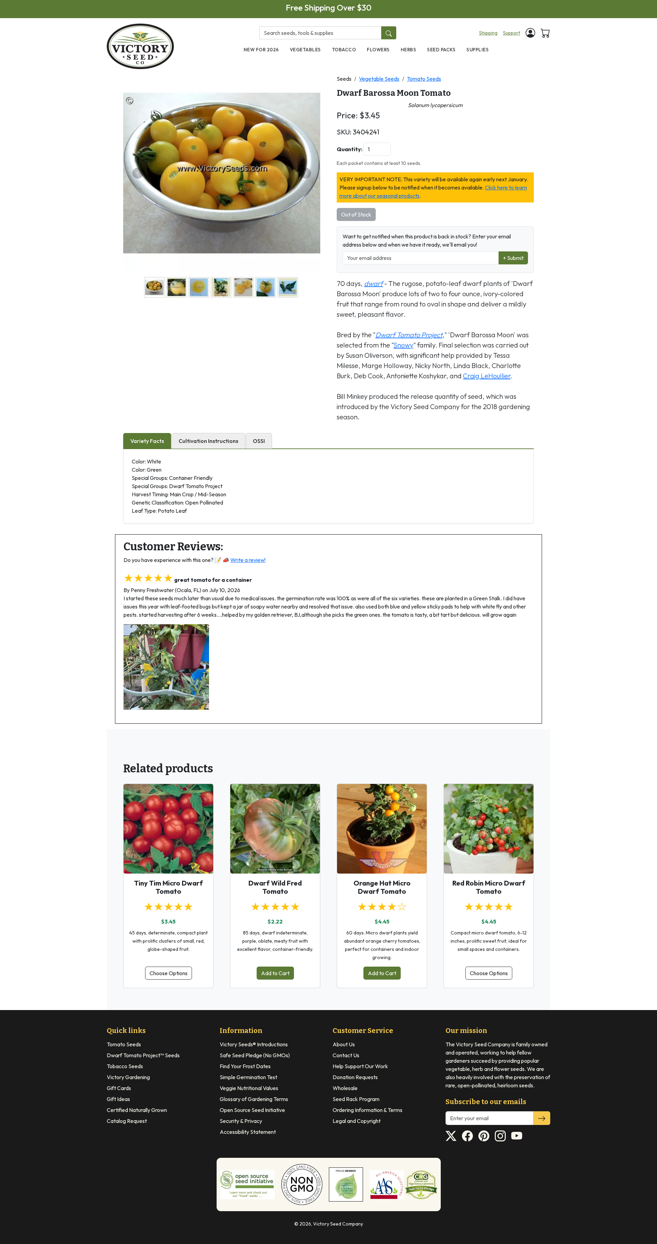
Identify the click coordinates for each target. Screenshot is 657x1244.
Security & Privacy (241, 1120)
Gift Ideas (118, 1099)
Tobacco (344, 50)
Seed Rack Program (356, 1099)
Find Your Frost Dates (245, 1066)
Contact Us (346, 1055)
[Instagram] (500, 1135)
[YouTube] (516, 1135)
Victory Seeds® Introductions (254, 1044)
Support (511, 33)
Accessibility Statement (248, 1131)
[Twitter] (451, 1135)
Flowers (378, 50)
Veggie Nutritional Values (249, 1088)
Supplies (477, 50)
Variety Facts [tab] (147, 440)
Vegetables (305, 50)
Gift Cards (119, 1088)
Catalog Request (127, 1120)
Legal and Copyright (357, 1120)
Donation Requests (355, 1077)
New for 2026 (261, 50)
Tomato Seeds (424, 78)
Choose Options (169, 973)
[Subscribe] (541, 1118)
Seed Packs (441, 50)
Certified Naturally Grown (137, 1109)
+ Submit (513, 257)
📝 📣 (240, 559)
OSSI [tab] (259, 440)
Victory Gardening (128, 1077)
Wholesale (345, 1088)
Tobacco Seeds (125, 1066)
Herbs (408, 50)
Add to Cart (275, 973)
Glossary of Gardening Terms (254, 1099)
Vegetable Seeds (379, 78)
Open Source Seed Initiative (252, 1109)
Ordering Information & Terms (367, 1109)
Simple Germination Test (248, 1077)
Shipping (488, 33)
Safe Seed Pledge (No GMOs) (255, 1055)
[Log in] (530, 33)
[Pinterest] (483, 1135)
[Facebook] (467, 1135)
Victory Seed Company (338, 1224)
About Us (344, 1044)
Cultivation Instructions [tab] (208, 440)
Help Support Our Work (360, 1066)
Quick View (168, 862)
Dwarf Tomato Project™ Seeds (143, 1055)
